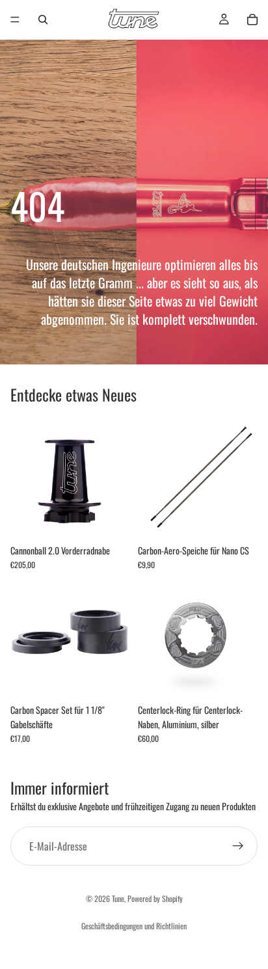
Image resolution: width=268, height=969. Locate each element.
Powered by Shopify (155, 898)
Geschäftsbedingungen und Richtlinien (134, 925)
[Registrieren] (238, 846)
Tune (118, 898)
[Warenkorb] (252, 19)
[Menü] (15, 19)
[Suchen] (43, 19)
